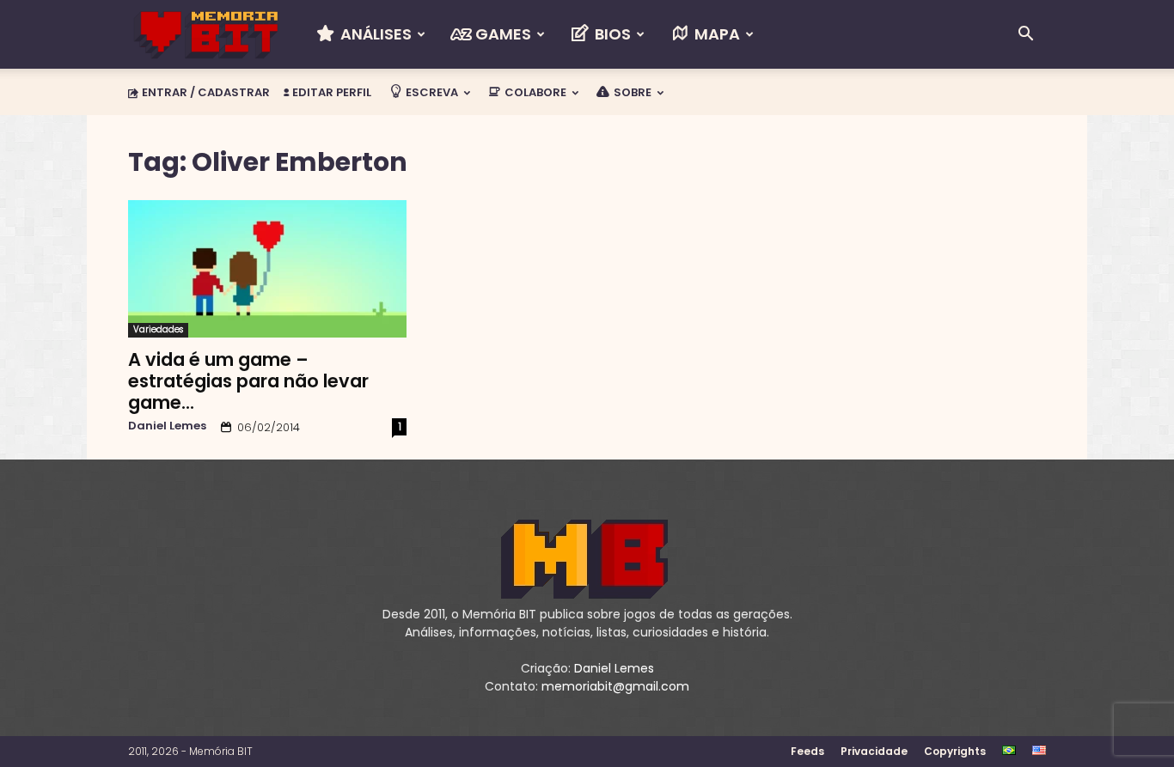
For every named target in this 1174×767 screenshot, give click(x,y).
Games (501, 34)
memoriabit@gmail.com (615, 686)
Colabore (534, 92)
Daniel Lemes (167, 425)
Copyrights (955, 751)
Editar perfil (330, 92)
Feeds (807, 751)
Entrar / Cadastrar (206, 92)
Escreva (430, 92)
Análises (374, 34)
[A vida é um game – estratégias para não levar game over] (267, 269)
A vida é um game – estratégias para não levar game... (248, 381)
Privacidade (874, 751)
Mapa (715, 34)
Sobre (631, 92)
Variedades (158, 329)
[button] (1025, 35)
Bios (611, 34)
